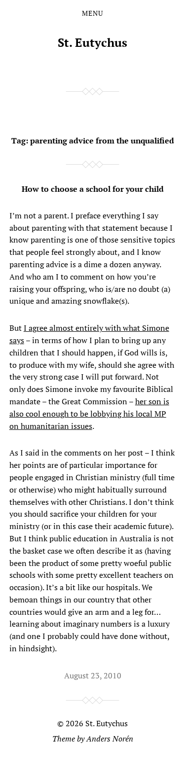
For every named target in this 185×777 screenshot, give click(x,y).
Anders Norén (109, 738)
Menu (92, 13)
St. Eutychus (92, 42)
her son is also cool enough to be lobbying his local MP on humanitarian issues (89, 413)
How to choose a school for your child (93, 188)
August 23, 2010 (92, 675)
